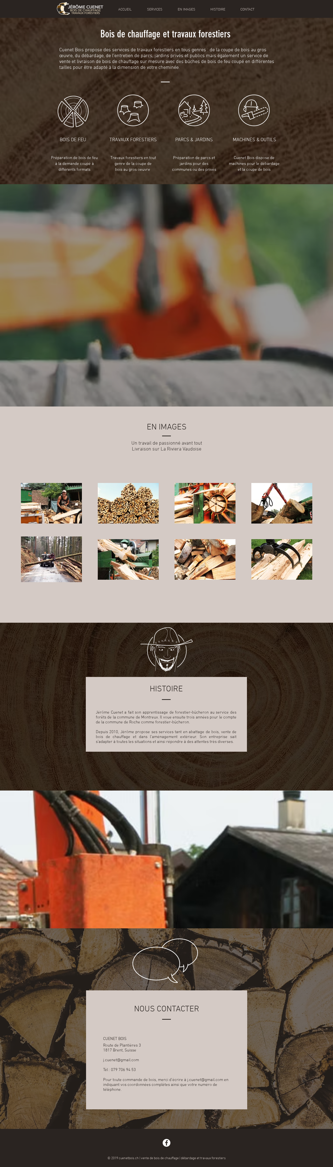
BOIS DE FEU (73, 140)
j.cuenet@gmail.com (121, 1060)
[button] (154, 9)
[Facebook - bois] (166, 1143)
